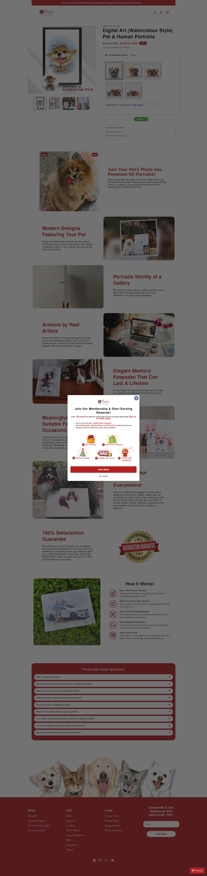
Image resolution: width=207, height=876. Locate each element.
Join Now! (103, 469)
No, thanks (103, 476)
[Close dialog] (136, 398)
